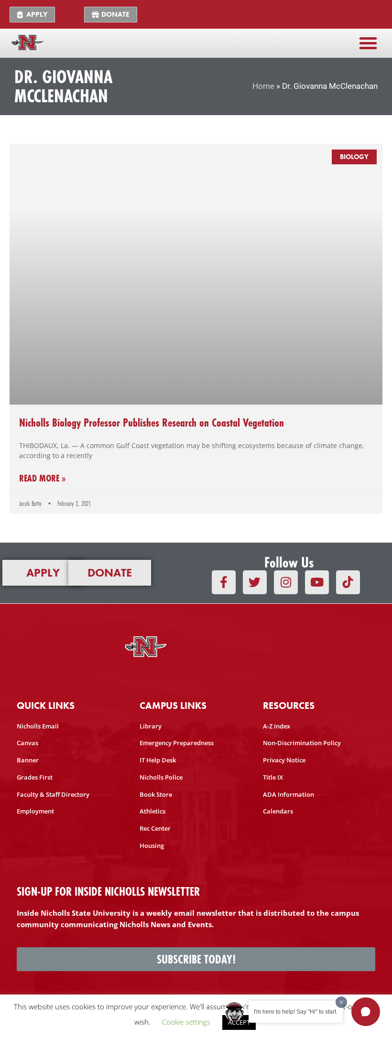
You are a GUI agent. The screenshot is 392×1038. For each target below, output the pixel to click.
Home (263, 86)
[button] (368, 43)
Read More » (42, 478)
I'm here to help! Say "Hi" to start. (296, 1011)
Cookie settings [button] (186, 1022)
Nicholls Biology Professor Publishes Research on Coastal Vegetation (151, 422)
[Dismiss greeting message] (341, 1002)
